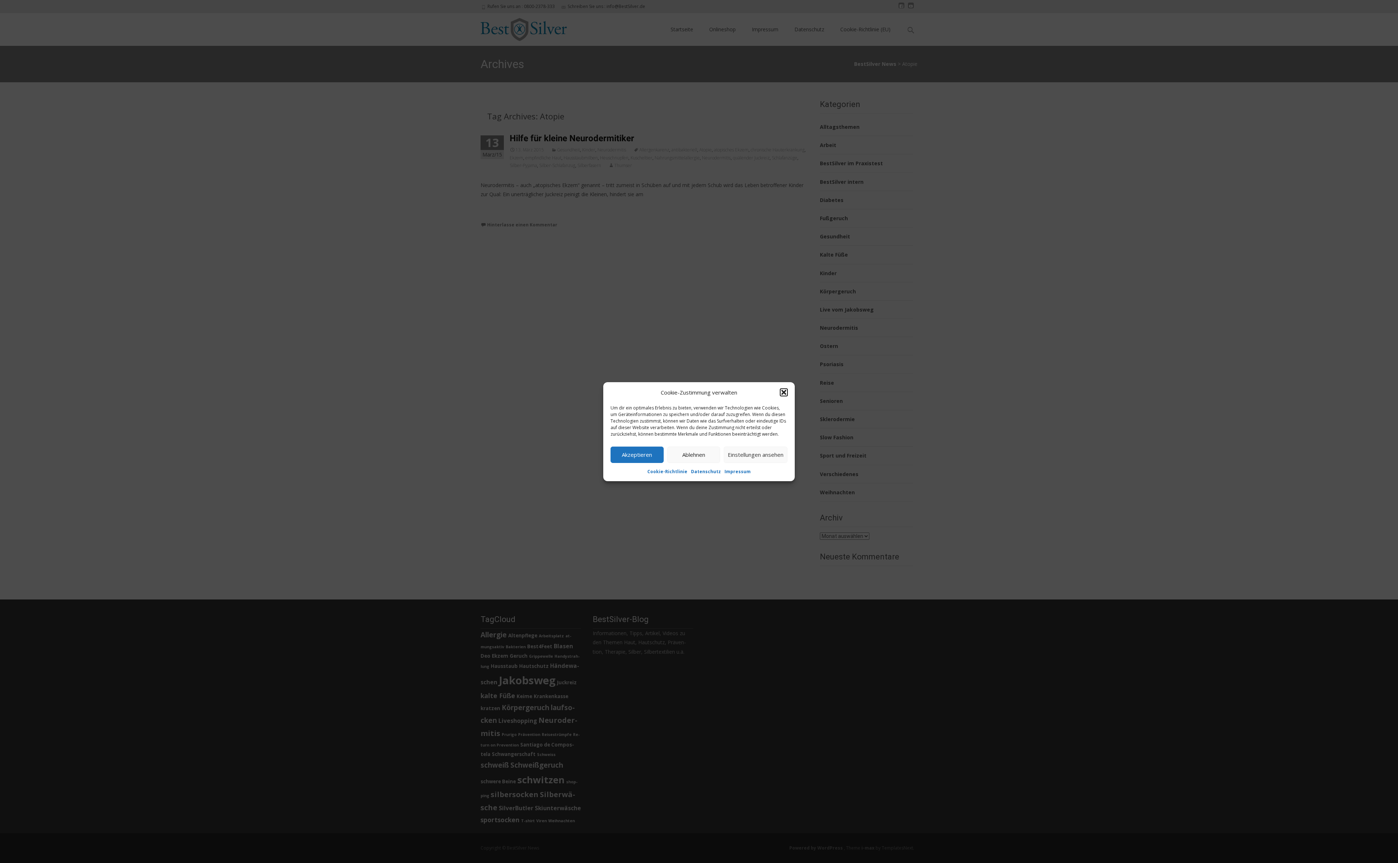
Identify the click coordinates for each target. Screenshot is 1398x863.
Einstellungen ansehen (755, 454)
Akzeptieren (637, 454)
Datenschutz (706, 471)
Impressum (737, 471)
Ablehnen (693, 454)
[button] (783, 392)
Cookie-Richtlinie (667, 471)
